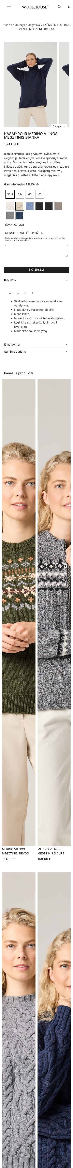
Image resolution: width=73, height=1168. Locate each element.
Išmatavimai (14, 225)
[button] (36, 280)
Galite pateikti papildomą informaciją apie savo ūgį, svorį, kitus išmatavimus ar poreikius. (35, 239)
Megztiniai (34, 25)
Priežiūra (10, 280)
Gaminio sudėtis (15, 351)
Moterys (20, 25)
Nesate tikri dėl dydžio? (24, 233)
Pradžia (7, 25)
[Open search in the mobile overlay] (60, 6)
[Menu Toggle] (9, 6)
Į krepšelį (36, 269)
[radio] (10, 194)
